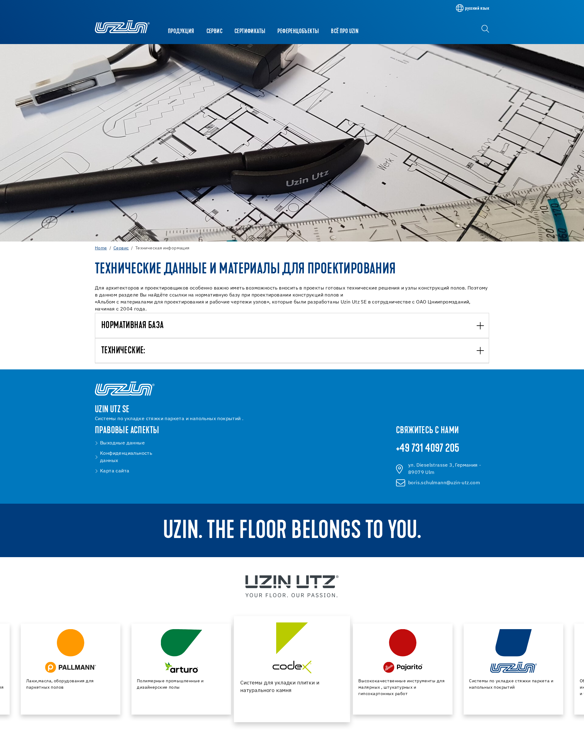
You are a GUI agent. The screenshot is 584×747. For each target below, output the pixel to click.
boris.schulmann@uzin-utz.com (444, 483)
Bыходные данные (122, 443)
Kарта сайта (114, 471)
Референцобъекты (298, 32)
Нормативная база (132, 326)
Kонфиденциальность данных (126, 457)
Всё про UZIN (345, 32)
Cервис (214, 32)
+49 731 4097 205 (427, 449)
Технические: (123, 351)
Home (101, 248)
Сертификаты (250, 32)
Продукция (181, 32)
